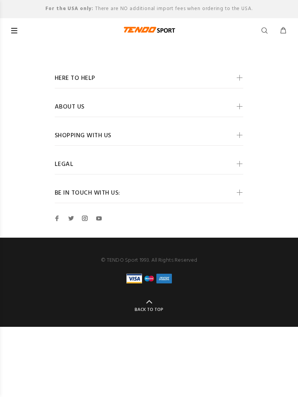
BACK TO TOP (149, 310)
